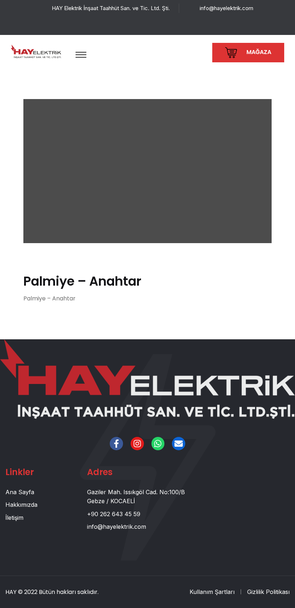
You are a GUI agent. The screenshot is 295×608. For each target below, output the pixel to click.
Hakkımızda (21, 504)
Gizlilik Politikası (268, 591)
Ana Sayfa (19, 492)
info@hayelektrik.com (226, 8)
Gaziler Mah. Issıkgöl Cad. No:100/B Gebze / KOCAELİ (136, 496)
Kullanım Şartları (212, 591)
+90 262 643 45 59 (113, 514)
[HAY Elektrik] (36, 50)
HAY (11, 592)
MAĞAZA (258, 52)
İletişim (14, 517)
